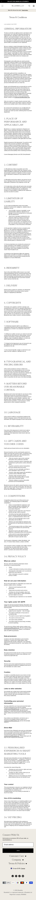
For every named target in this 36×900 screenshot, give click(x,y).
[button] (34, 1)
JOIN (18, 850)
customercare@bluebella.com (22, 97)
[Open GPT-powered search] (29, 6)
